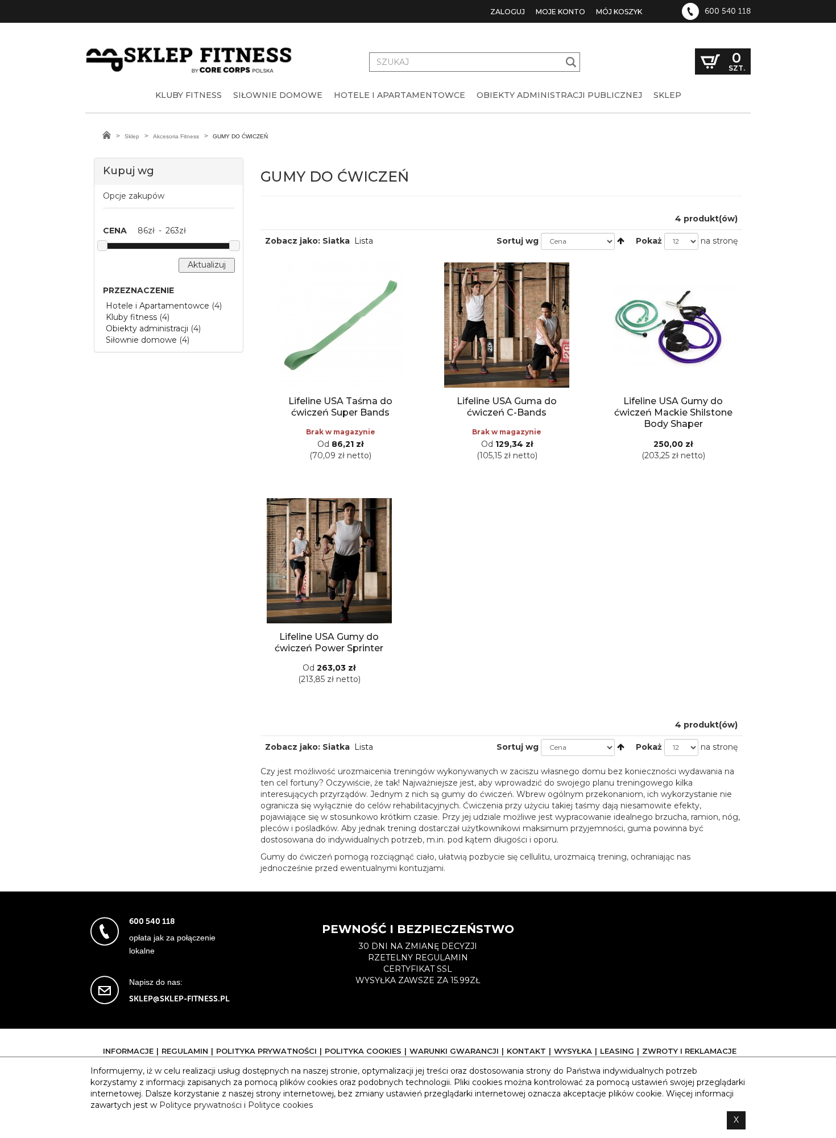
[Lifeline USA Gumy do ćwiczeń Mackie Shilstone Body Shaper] (673, 325)
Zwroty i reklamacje (689, 1050)
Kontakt (526, 1050)
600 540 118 (728, 11)
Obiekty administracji (147, 328)
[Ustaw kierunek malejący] (620, 241)
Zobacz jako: (292, 241)
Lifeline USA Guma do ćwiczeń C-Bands (507, 407)
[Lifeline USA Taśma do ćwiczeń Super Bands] (340, 325)
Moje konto (560, 11)
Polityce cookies (280, 1105)
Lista (363, 241)
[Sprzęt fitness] (190, 50)
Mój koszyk (619, 11)
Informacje (128, 1050)
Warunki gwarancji (454, 1050)
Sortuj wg (517, 241)
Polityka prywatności (266, 1050)
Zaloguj (507, 11)
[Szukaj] (571, 62)
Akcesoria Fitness (176, 136)
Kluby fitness (131, 317)
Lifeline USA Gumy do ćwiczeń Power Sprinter (329, 642)
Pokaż (649, 241)
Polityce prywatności (200, 1105)
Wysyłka (573, 1050)
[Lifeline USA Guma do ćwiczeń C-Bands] (507, 325)
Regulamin (185, 1050)
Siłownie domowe (141, 340)
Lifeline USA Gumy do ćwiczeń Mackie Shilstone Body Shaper (673, 412)
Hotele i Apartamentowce (157, 306)
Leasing (617, 1050)
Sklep (132, 136)
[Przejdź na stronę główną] (106, 135)
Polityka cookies (363, 1050)
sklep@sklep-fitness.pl (179, 999)
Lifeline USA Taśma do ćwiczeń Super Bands (340, 407)
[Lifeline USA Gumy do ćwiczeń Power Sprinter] (329, 561)
